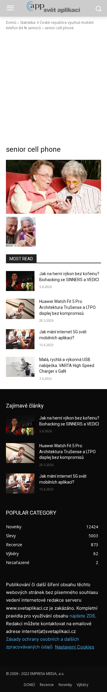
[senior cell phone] (53, 187)
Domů (11, 22)
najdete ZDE (82, 616)
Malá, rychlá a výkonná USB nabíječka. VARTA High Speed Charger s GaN (66, 365)
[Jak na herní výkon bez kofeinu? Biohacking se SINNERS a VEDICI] (20, 281)
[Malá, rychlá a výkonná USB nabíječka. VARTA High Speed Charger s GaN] (20, 367)
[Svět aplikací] (53, 7)
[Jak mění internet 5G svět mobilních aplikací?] (20, 339)
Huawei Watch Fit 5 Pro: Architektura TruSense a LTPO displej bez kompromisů (67, 307)
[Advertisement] (53, 87)
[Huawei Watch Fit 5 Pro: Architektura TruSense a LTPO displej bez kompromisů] (20, 309)
